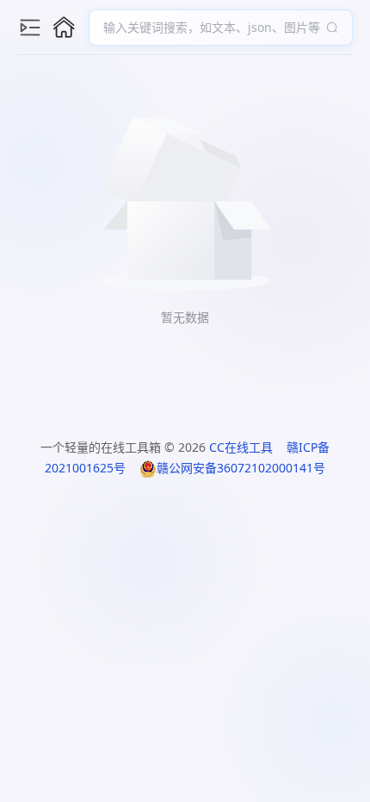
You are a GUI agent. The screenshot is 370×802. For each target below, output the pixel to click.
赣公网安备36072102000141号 (241, 468)
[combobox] (212, 27)
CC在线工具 (241, 447)
